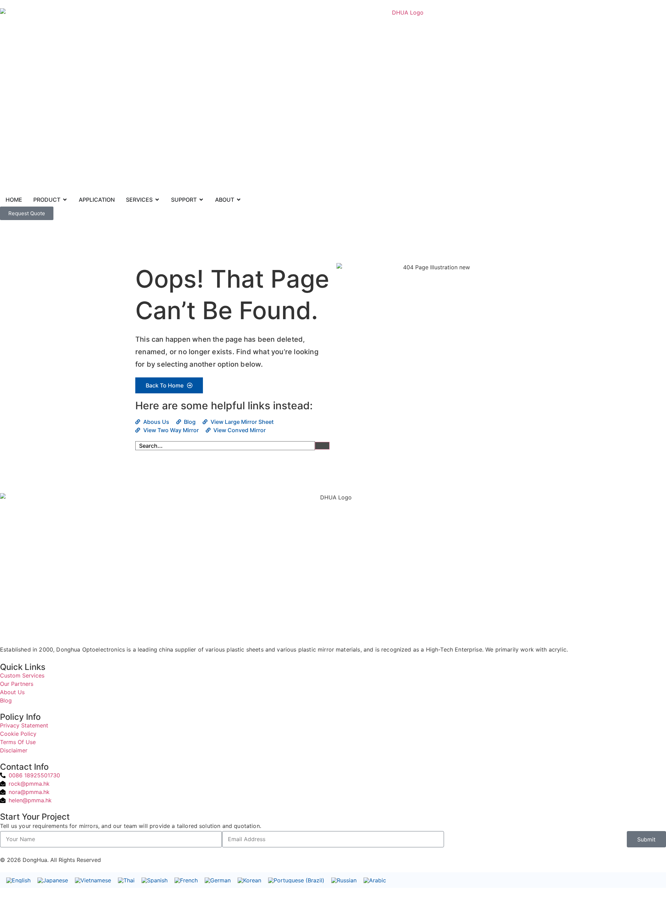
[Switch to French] (186, 880)
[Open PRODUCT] (65, 199)
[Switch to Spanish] (154, 880)
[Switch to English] (18, 880)
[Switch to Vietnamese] (92, 880)
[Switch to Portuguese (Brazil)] (296, 880)
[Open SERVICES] (157, 199)
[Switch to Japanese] (52, 880)
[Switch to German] (217, 880)
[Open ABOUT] (238, 199)
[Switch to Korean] (249, 880)
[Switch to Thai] (126, 880)
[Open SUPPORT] (201, 199)
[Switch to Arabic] (375, 880)
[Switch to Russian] (344, 880)
